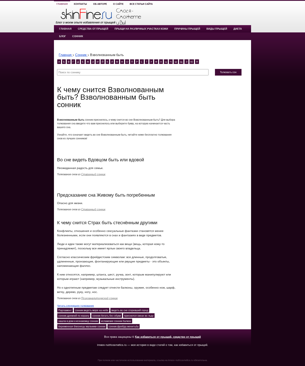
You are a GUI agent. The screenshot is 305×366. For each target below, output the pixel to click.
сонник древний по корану (73, 315)
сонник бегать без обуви (106, 315)
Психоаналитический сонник (99, 298)
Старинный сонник (93, 174)
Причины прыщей (187, 28)
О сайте (118, 4)
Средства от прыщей (93, 28)
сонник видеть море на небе (91, 310)
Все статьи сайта (141, 4)
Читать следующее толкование (75, 305)
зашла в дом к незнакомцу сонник (78, 321)
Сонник (77, 36)
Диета (237, 28)
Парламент (65, 310)
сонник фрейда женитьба (124, 326)
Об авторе (100, 4)
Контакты (80, 4)
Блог (62, 36)
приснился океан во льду (139, 315)
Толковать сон (228, 72)
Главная (62, 4)
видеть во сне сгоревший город (129, 310)
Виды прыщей (216, 28)
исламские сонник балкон (116, 321)
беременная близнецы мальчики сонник (81, 326)
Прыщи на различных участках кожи (141, 28)
